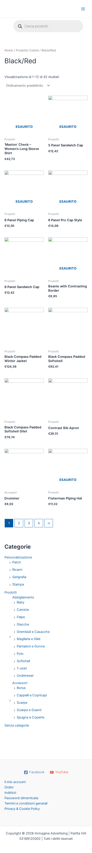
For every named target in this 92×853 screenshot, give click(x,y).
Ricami (17, 570)
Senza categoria (16, 725)
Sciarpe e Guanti (29, 710)
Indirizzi (10, 793)
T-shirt (22, 668)
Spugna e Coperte (30, 717)
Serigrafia (19, 577)
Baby (20, 602)
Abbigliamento (23, 597)
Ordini (8, 787)
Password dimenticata (21, 798)
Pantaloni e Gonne (31, 646)
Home (8, 50)
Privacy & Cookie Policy (22, 809)
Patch (16, 562)
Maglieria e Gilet (28, 639)
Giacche (23, 624)
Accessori (19, 683)
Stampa (18, 584)
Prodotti (10, 592)
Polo (20, 654)
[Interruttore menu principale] (83, 8)
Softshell (23, 661)
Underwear (25, 676)
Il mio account (15, 782)
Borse (21, 688)
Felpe (21, 617)
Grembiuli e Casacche (33, 632)
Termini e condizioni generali (25, 803)
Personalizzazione (18, 557)
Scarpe (22, 703)
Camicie (23, 610)
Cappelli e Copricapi (32, 695)
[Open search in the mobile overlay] (48, 26)
